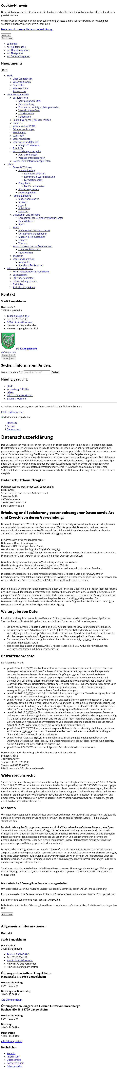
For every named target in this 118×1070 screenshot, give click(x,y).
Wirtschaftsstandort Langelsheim (31, 271)
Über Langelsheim (22, 78)
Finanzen (17, 123)
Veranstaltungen (22, 81)
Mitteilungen (19, 132)
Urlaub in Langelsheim (25, 281)
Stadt (10, 75)
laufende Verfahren (34, 173)
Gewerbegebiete (27, 192)
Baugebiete (24, 183)
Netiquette (24, 262)
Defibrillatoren (26, 221)
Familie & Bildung (22, 195)
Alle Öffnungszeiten (11, 999)
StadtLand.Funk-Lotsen (30, 265)
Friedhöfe (18, 148)
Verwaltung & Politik (18, 94)
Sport (21, 224)
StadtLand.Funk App (23, 259)
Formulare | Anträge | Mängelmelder (38, 107)
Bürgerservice (20, 97)
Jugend (22, 205)
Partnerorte (19, 91)
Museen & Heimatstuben (31, 236)
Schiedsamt (24, 116)
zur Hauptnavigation (18, 50)
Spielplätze (24, 208)
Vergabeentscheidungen (31, 157)
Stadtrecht (18, 135)
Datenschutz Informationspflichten (32, 161)
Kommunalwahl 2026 (29, 100)
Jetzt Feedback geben (12, 412)
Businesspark (20, 274)
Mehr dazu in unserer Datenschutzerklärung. (27, 29)
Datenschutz (14, 429)
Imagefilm (18, 255)
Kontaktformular (20, 322)
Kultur (16, 227)
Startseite (12, 422)
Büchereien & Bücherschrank (34, 230)
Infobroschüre (20, 88)
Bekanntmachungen (24, 129)
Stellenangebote (21, 138)
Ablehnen (6, 35)
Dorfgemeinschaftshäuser (32, 233)
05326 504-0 (18, 315)
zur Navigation (15, 53)
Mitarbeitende (26, 113)
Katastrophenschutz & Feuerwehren (32, 246)
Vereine (22, 243)
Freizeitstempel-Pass (24, 287)
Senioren (23, 211)
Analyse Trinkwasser (29, 145)
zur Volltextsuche (16, 46)
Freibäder (18, 284)
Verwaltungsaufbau (29, 110)
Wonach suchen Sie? (12, 372)
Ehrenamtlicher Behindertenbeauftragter (40, 217)
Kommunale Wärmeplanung (39, 176)
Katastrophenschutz (29, 249)
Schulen (22, 202)
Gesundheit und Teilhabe (26, 214)
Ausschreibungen (27, 154)
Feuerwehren (25, 252)
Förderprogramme (28, 189)
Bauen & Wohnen (22, 167)
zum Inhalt (12, 43)
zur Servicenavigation (18, 56)
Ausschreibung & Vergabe (27, 151)
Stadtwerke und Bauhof (25, 142)
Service (11, 426)
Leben (10, 164)
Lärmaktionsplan (33, 179)
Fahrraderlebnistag (23, 277)
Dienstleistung (26, 104)
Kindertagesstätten (28, 198)
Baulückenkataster (34, 186)
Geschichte (19, 85)
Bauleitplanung (26, 170)
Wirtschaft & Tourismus (20, 268)
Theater (22, 240)
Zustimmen (7, 38)
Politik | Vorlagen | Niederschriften (32, 119)
